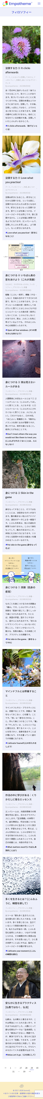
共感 (25, 187)
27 (21, 1067)
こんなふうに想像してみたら (22, 77)
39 (24, 1071)
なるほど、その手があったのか (17, 284)
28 (26, 1067)
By (11, 86)
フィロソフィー (17, 187)
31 (13, 1071)
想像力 (18, 80)
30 (37, 1067)
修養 (25, 287)
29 (32, 1067)
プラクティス (18, 287)
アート (7, 77)
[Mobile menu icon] (39, 3)
